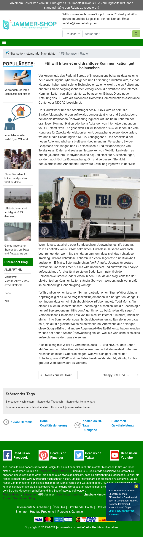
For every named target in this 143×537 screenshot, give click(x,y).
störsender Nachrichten (41, 53)
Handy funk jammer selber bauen (70, 407)
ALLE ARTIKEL (13, 269)
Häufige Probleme (42, 511)
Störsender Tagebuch (50, 401)
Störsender (30, 494)
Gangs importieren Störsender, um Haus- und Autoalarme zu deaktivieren (17, 249)
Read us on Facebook (22, 455)
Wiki (6, 301)
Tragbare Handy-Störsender (55, 471)
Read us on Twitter (93, 455)
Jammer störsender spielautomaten (27, 407)
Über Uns (59, 507)
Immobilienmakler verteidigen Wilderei (16, 137)
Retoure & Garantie (70, 511)
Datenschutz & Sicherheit (32, 507)
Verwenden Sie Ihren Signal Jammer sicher (17, 92)
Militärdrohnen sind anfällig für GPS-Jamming (15, 212)
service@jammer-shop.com (80, 23)
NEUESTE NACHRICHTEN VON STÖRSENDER (16, 281)
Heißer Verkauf (12, 494)
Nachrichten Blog (24, 498)
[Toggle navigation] (4, 42)
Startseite (16, 53)
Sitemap (21, 511)
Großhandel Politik (81, 507)
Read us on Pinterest (58, 455)
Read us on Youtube (129, 455)
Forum (8, 293)
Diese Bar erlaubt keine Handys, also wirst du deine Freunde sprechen (15, 178)
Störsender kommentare (80, 401)
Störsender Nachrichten (20, 401)
